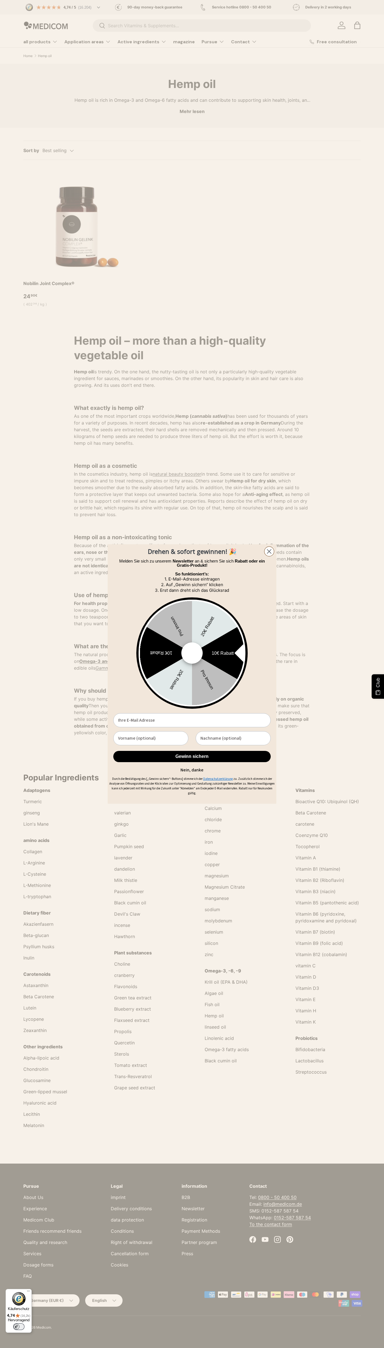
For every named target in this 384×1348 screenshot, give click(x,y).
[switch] (18, 1326)
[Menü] (28, 1292)
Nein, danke (192, 769)
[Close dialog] (269, 551)
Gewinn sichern (192, 756)
